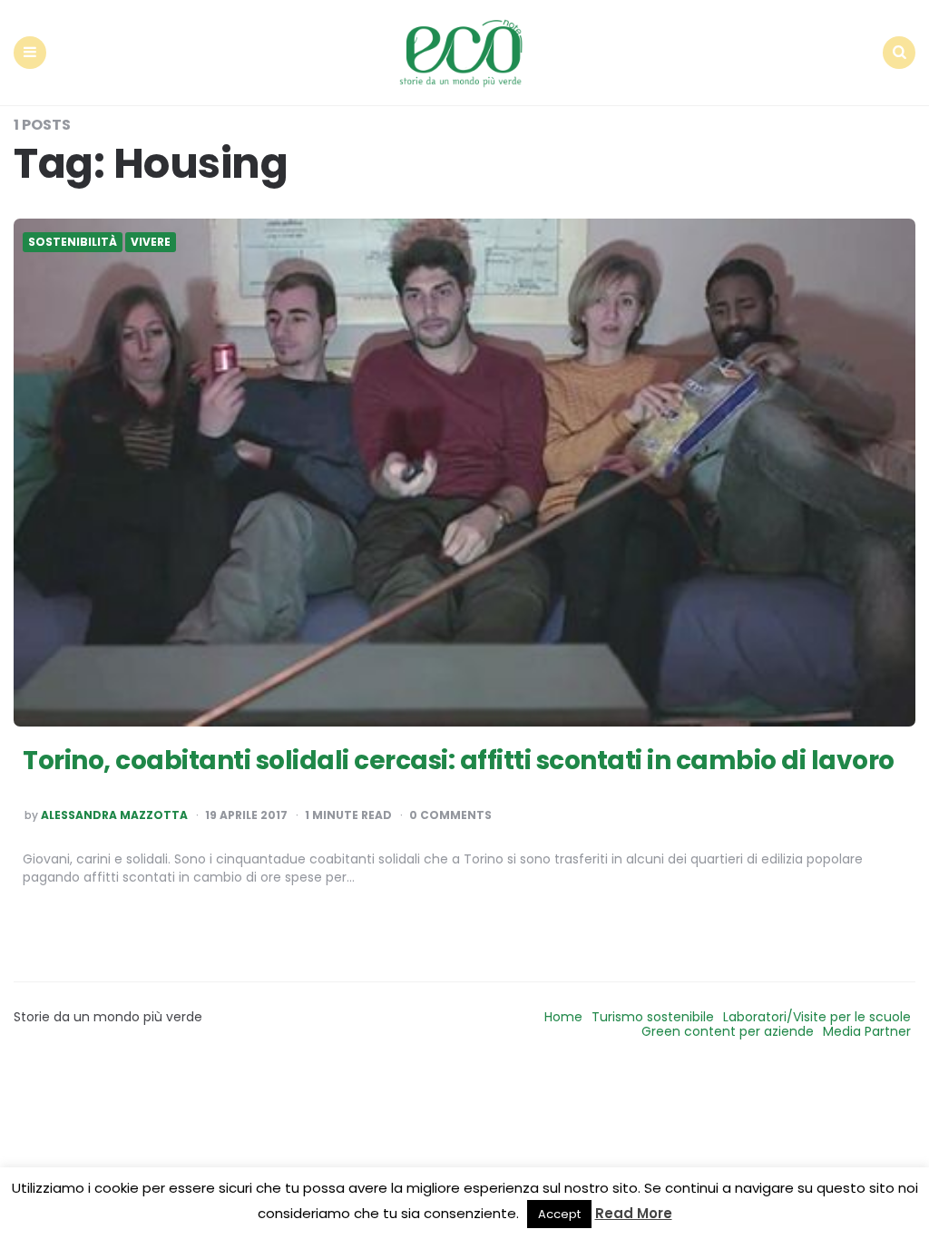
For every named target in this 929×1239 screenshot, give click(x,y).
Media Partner (867, 1031)
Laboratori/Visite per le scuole (817, 1017)
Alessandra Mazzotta (114, 815)
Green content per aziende (727, 1031)
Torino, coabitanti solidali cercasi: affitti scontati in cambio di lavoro (459, 760)
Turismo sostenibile (653, 1017)
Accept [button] (559, 1214)
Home (563, 1017)
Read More (633, 1213)
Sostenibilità (72, 242)
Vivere (151, 242)
